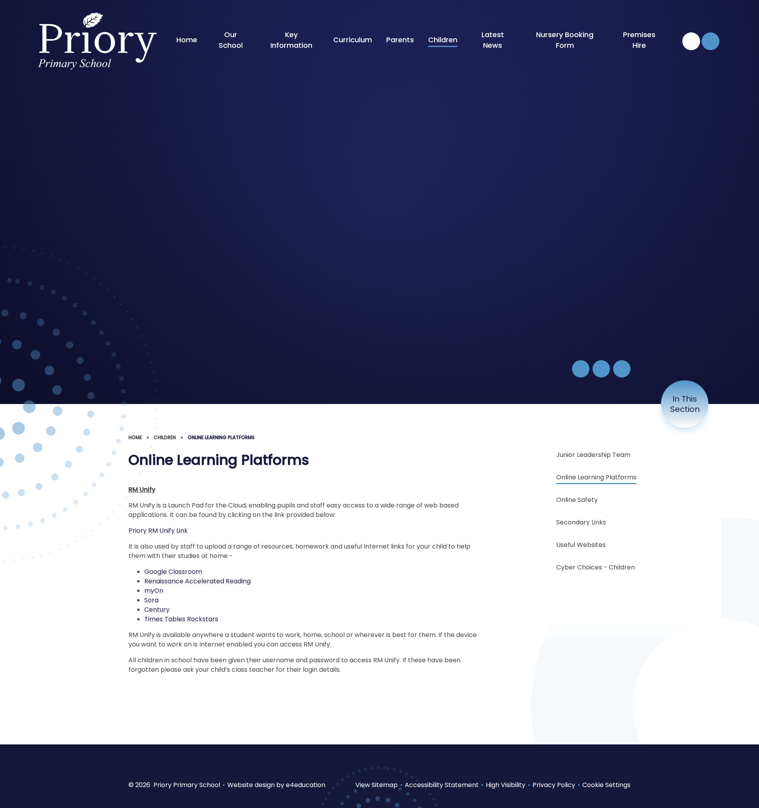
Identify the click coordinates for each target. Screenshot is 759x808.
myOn (153, 590)
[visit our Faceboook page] (691, 41)
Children (165, 437)
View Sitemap (376, 784)
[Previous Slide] (601, 369)
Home (135, 437)
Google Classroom (173, 571)
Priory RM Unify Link (158, 530)
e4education (305, 784)
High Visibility (505, 784)
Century (157, 609)
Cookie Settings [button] (606, 784)
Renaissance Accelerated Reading (197, 581)
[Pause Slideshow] (580, 369)
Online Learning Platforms (221, 437)
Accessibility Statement (442, 784)
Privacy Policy (553, 784)
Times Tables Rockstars (181, 619)
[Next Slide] (622, 369)
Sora (151, 600)
